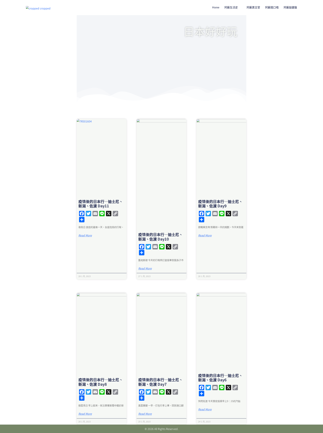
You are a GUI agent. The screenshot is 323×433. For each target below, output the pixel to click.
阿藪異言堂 (253, 7)
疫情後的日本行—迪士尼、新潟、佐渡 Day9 (220, 203)
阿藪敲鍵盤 (290, 7)
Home (215, 7)
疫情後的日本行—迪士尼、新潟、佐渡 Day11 (100, 203)
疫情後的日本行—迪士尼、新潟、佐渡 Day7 (160, 382)
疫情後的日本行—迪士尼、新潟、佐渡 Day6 (220, 377)
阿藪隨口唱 (272, 7)
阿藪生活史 (231, 7)
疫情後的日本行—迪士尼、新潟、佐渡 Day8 (100, 382)
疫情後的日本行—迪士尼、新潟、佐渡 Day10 (160, 236)
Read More (85, 235)
